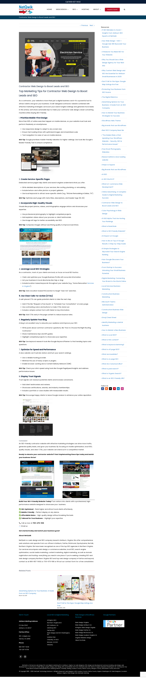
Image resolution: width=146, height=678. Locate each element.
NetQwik (80, 673)
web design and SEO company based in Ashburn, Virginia (51, 540)
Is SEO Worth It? (108, 179)
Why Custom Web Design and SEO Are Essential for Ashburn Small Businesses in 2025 (113, 73)
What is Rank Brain (109, 226)
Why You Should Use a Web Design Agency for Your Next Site (113, 63)
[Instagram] (122, 388)
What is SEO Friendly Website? (113, 231)
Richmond (72, 543)
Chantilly (63, 668)
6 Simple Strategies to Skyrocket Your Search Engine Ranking (113, 252)
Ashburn (58, 543)
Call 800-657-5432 (73, 2)
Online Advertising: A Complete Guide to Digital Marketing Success (114, 195)
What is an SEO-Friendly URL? (113, 378)
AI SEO (104, 174)
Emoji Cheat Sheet (109, 317)
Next (91, 25)
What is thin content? (110, 340)
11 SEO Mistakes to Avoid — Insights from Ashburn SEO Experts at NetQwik (112, 33)
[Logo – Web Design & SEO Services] (26, 6)
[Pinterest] (114, 388)
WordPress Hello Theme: (111, 121)
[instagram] (25, 656)
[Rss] (106, 388)
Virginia (98, 667)
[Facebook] (102, 388)
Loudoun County (77, 668)
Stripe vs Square (108, 165)
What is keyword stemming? (113, 345)
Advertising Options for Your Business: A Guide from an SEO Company (114, 105)
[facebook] (20, 656)
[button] (124, 9)
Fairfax (65, 543)
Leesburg (53, 668)
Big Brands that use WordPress (114, 169)
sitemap (86, 673)
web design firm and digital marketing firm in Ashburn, (52, 665)
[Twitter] (110, 388)
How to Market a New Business (114, 330)
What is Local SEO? (109, 335)
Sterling (69, 668)
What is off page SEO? (110, 349)
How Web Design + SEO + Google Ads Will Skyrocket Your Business (114, 44)
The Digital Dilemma (110, 97)
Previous (84, 25)
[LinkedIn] (118, 388)
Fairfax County (86, 668)
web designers (80, 665)
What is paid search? (110, 369)
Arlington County (96, 668)
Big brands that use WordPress (114, 125)
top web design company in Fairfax (70, 558)
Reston (58, 668)
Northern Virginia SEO (44, 558)
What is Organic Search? (111, 373)
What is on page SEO (110, 359)
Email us (24, 526)
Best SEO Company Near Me (113, 130)
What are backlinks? (110, 354)
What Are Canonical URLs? (112, 364)
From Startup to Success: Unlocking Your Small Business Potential (113, 270)
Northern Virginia (25, 546)
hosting (35, 555)
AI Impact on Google (110, 236)
